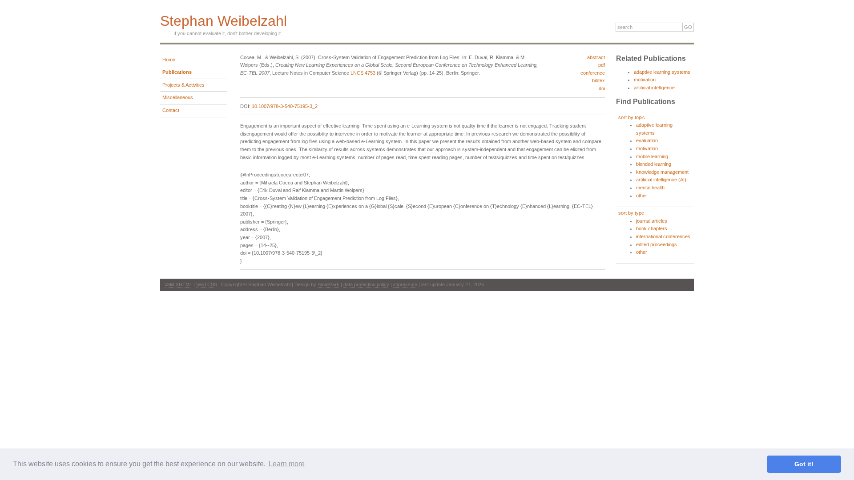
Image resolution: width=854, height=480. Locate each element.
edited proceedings (656, 244)
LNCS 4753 (362, 73)
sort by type (631, 213)
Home (168, 59)
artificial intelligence (654, 87)
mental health (650, 187)
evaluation (647, 140)
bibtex (598, 80)
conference (592, 73)
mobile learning (652, 156)
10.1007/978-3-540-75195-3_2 (285, 106)
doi (602, 88)
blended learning (653, 164)
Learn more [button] (287, 464)
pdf (601, 65)
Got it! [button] (804, 464)
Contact (170, 110)
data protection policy (366, 284)
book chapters (651, 228)
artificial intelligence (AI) (661, 179)
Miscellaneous (177, 97)
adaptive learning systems (662, 72)
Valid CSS (206, 284)
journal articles (651, 221)
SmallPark (328, 284)
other (641, 195)
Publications (177, 72)
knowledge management (662, 172)
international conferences (663, 236)
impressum (405, 284)
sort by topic (631, 117)
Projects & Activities (183, 85)
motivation (645, 79)
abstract (596, 57)
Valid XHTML (178, 284)
